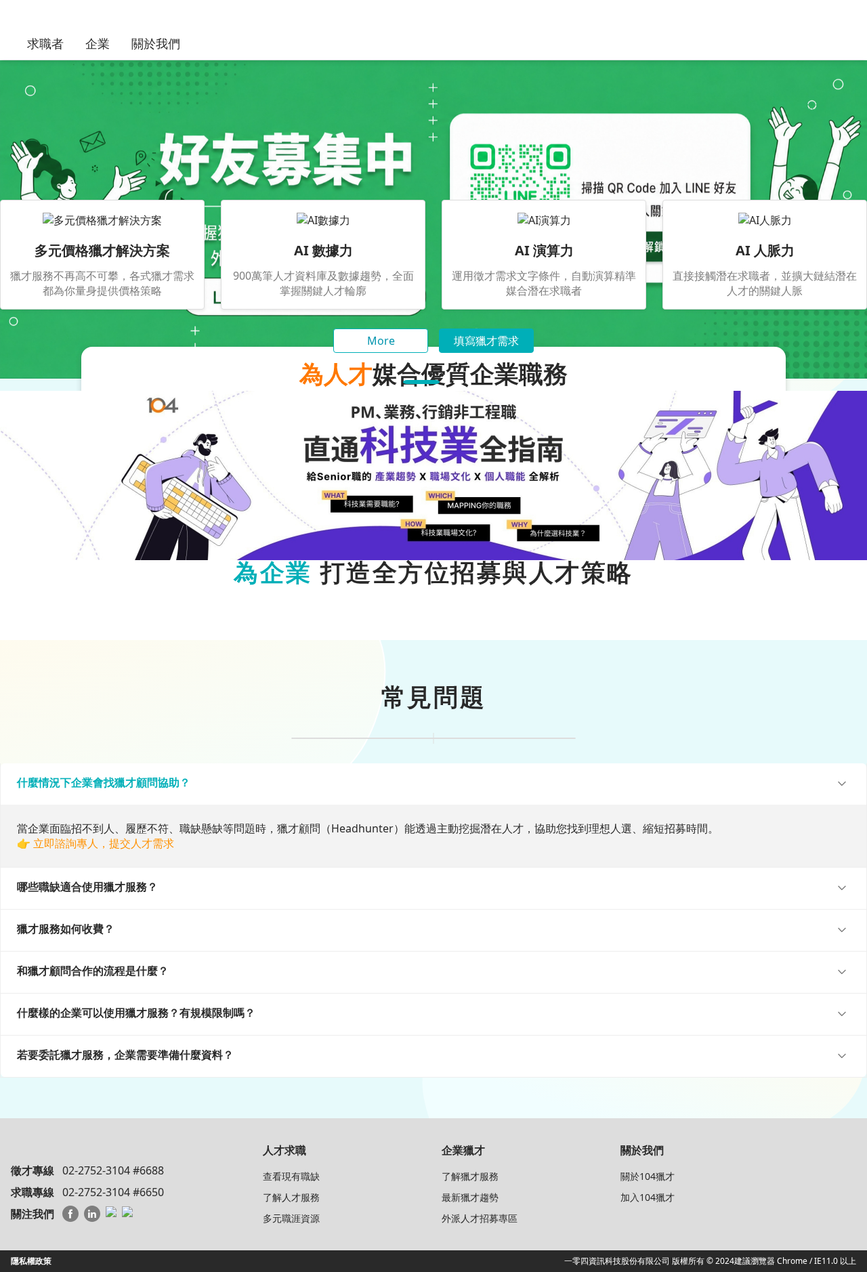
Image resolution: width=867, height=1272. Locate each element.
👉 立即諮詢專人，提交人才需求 (95, 843)
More (381, 340)
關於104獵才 (647, 1176)
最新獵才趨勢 (470, 1197)
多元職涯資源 (291, 1218)
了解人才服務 (291, 1197)
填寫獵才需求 (486, 340)
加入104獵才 (647, 1197)
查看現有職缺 (291, 1176)
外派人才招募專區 (479, 1218)
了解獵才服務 (470, 1176)
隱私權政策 (31, 1261)
